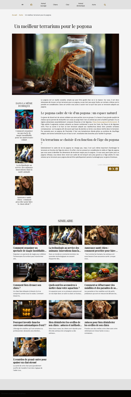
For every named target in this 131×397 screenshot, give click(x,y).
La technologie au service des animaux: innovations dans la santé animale (24, 168)
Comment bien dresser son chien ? (27, 286)
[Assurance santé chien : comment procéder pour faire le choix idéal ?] (24, 185)
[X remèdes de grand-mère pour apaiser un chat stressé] (30, 347)
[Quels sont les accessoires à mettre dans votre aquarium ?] (65, 272)
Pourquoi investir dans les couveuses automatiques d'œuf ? (29, 324)
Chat (67, 5)
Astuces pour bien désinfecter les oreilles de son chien (99, 324)
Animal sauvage (43, 4)
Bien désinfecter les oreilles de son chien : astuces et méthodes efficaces (65, 325)
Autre (94, 5)
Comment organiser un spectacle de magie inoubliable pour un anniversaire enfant (24, 135)
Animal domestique (81, 4)
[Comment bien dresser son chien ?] (30, 272)
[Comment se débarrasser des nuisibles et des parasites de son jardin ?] (101, 272)
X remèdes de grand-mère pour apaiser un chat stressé (30, 361)
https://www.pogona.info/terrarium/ (105, 122)
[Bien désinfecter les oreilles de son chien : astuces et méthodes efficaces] (65, 309)
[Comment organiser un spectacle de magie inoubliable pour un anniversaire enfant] (24, 119)
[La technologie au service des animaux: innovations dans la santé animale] (24, 153)
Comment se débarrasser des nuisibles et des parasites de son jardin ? (100, 287)
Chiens (55, 5)
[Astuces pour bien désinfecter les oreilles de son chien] (101, 309)
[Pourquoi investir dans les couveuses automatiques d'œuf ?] (30, 309)
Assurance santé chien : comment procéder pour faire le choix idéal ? (24, 200)
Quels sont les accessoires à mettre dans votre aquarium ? (64, 286)
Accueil (14, 15)
